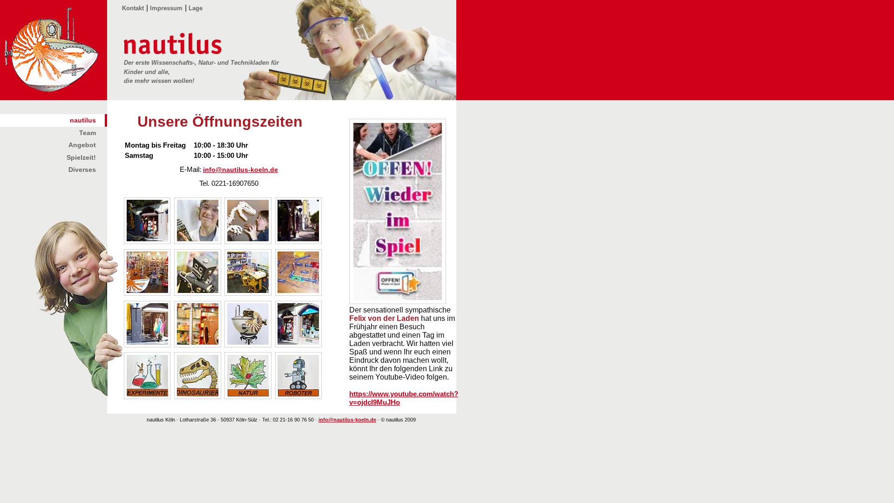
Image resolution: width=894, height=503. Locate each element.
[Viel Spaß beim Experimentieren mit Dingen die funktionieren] (198, 241)
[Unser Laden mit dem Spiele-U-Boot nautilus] (148, 293)
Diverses (82, 169)
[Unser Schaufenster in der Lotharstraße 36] (148, 241)
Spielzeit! (81, 157)
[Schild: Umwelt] (248, 397)
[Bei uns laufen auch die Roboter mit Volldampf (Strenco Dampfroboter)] (198, 293)
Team (87, 132)
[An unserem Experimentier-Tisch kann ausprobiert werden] (248, 293)
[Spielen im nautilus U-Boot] (198, 345)
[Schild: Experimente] (148, 397)
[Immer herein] (148, 345)
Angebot (82, 145)
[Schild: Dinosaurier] (198, 397)
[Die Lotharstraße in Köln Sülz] (299, 241)
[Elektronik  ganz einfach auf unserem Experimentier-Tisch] (299, 293)
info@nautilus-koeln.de (240, 169)
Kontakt (133, 8)
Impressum (166, 8)
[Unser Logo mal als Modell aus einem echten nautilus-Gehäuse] (248, 345)
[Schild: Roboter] (299, 397)
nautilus (83, 120)
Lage (196, 8)
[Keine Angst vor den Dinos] (248, 241)
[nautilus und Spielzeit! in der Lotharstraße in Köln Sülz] (299, 345)
